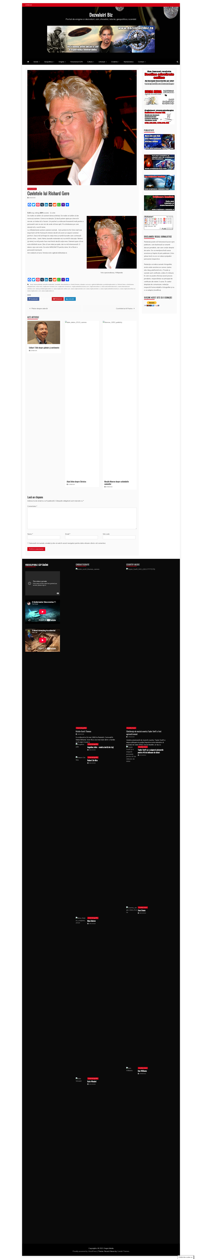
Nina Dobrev (91, 920)
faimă (72, 284)
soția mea (39, 286)
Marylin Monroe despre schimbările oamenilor (116, 482)
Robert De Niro (92, 760)
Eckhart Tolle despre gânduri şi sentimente (44, 347)
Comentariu (32, 506)
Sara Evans (141, 910)
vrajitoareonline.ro (95, 286)
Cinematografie (82, 564)
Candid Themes (123, 1251)
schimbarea (130, 284)
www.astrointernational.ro (109, 286)
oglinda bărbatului (97, 284)
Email (67, 534)
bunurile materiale (48, 284)
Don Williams (142, 1071)
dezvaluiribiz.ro (65, 284)
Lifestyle (102, 62)
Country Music (133, 564)
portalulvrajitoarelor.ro (110, 284)
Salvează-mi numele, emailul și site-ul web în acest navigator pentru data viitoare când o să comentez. (67, 543)
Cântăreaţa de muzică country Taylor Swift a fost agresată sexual (143, 732)
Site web (106, 534)
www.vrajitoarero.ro (48, 291)
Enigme (61, 62)
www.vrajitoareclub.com (78, 289)
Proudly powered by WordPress (85, 1251)
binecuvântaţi (38, 284)
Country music (131, 728)
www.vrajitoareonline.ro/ (127, 289)
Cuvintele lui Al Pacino (124, 308)
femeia (77, 284)
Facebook (34, 299)
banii (31, 284)
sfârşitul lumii (31, 286)
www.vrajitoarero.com (34, 291)
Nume (30, 534)
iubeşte (82, 284)
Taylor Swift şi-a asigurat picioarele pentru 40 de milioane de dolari (150, 751)
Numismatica (128, 62)
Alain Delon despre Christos (76, 481)
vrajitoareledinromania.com (80, 286)
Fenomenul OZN (76, 62)
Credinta (114, 62)
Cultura (89, 62)
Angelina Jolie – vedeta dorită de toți (100, 747)
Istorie (36, 62)
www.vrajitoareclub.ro (93, 289)
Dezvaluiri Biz (101, 14)
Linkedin (71, 299)
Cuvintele (57, 284)
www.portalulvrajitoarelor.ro (44, 289)
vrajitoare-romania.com (50, 286)
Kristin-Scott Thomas (83, 731)
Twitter (46, 299)
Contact (141, 62)
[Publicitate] (159, 149)
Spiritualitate (32, 189)
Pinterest (58, 299)
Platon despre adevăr (39, 308)
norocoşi (88, 284)
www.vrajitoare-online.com (62, 289)
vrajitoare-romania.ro (64, 286)
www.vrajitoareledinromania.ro (110, 289)
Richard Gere (122, 284)
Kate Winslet (91, 1081)
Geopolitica (48, 62)
